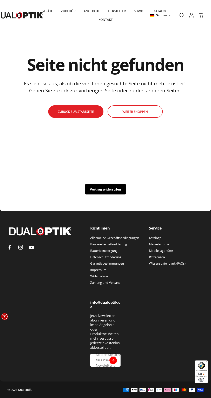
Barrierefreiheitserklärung (108, 244)
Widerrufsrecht (100, 276)
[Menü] (206, 362)
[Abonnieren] (113, 360)
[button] (160, 15)
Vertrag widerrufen (105, 189)
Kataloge (155, 238)
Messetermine (159, 244)
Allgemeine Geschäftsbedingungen (114, 238)
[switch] (201, 380)
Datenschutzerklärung (105, 257)
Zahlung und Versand (105, 283)
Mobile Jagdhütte (161, 251)
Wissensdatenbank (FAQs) (167, 263)
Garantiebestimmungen (107, 263)
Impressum (98, 270)
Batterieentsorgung (103, 251)
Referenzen (157, 257)
